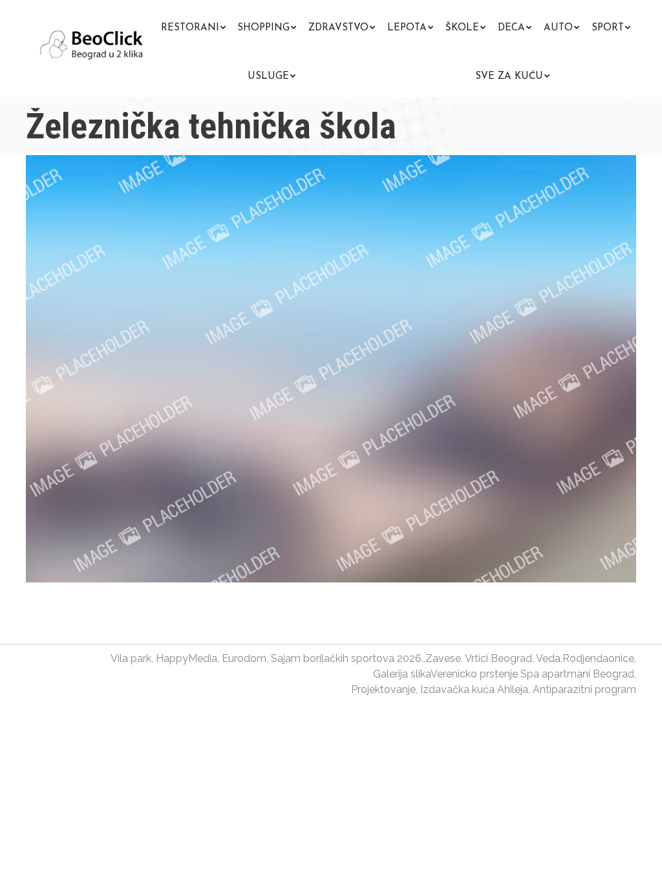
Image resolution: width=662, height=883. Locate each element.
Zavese (443, 658)
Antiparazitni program (584, 689)
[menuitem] (193, 26)
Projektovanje (383, 689)
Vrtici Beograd (498, 658)
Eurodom (244, 658)
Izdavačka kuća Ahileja (474, 689)
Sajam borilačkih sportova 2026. (347, 658)
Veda (548, 658)
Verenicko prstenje (474, 674)
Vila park (131, 658)
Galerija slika (402, 674)
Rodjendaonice (598, 658)
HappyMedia (186, 658)
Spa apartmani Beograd (577, 674)
